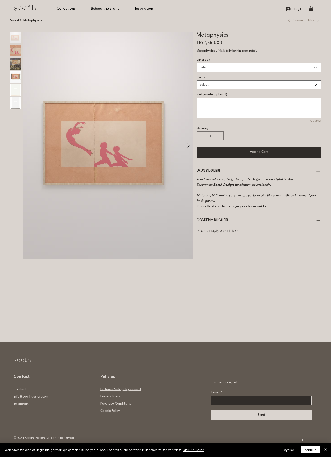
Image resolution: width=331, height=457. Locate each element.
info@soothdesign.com (31, 396)
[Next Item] (188, 145)
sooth (25, 8)
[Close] (325, 449)
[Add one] (219, 135)
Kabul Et (310, 450)
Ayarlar (289, 450)
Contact (20, 389)
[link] (311, 8)
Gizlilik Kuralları (193, 450)
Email (216, 392)
